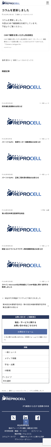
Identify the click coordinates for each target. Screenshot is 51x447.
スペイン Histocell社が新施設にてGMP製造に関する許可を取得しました (25, 285)
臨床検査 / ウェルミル (23, 434)
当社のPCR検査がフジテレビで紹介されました (23, 298)
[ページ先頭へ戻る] (26, 422)
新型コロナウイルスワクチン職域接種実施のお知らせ (22, 249)
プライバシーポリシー (23, 439)
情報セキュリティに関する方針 (32, 436)
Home (4, 391)
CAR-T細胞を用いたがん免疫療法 (18, 35)
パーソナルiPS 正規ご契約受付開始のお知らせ (20, 177)
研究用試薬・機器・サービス (16, 431)
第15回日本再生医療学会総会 (13, 213)
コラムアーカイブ (9, 436)
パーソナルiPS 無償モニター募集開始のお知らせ (21, 142)
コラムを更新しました (36, 391)
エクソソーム (36, 431)
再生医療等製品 (23, 425)
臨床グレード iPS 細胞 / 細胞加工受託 (23, 428)
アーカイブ (7, 377)
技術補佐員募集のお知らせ (12, 106)
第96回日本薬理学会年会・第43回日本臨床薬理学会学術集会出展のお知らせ (24, 305)
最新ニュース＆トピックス (25, 14)
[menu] (47, 3)
